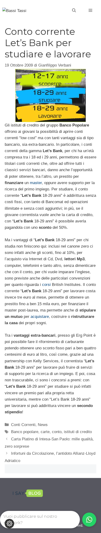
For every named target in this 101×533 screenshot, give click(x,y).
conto (57, 432)
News (43, 424)
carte (45, 432)
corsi (46, 284)
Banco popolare (24, 432)
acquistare (40, 316)
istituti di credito (78, 432)
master (36, 183)
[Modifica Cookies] (9, 523)
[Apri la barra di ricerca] (74, 10)
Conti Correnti (23, 424)
